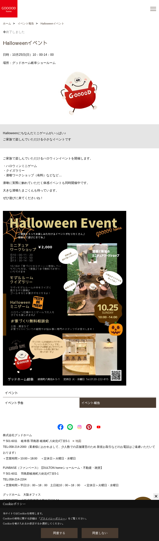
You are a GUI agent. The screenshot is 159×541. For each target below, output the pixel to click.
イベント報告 (90, 403)
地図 (78, 441)
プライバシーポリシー (52, 518)
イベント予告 (14, 403)
